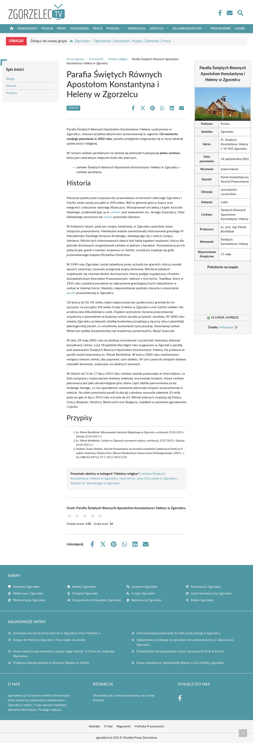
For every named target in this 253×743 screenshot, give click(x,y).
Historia (11, 85)
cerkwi (107, 217)
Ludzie (240, 28)
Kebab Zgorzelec (202, 600)
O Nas (108, 726)
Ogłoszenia (79, 28)
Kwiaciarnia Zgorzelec (206, 586)
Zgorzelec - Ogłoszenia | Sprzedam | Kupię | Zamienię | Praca (123, 41)
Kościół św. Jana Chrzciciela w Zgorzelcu (148, 478)
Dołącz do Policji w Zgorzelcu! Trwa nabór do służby (49, 640)
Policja (47, 28)
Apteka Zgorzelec (84, 586)
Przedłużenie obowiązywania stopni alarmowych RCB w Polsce (180, 651)
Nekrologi (136, 28)
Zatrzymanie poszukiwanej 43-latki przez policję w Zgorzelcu (178, 633)
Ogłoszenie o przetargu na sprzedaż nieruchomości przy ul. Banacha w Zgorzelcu (184, 642)
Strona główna (75, 59)
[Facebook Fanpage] (219, 13)
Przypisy (11, 93)
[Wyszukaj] (240, 12)
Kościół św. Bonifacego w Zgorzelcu (95, 483)
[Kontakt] (229, 13)
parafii (71, 293)
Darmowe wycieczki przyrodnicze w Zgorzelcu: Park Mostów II (56, 633)
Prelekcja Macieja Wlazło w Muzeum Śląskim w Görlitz (51, 662)
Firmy (61, 28)
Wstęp (10, 79)
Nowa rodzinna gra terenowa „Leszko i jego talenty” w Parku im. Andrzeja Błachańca (63, 654)
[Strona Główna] (11, 28)
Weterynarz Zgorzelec (28, 593)
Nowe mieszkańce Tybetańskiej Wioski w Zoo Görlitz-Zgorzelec (180, 662)
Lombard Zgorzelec (144, 586)
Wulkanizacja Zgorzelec (29, 600)
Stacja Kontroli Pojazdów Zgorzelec (96, 600)
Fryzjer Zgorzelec (143, 593)
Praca (97, 28)
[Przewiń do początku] (243, 733)
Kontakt (98, 700)
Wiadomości (27, 28)
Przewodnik (221, 28)
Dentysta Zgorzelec (26, 586)
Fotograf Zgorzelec (85, 593)
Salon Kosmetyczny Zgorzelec (211, 593)
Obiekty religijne (117, 59)
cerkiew (115, 212)
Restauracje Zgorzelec (146, 600)
